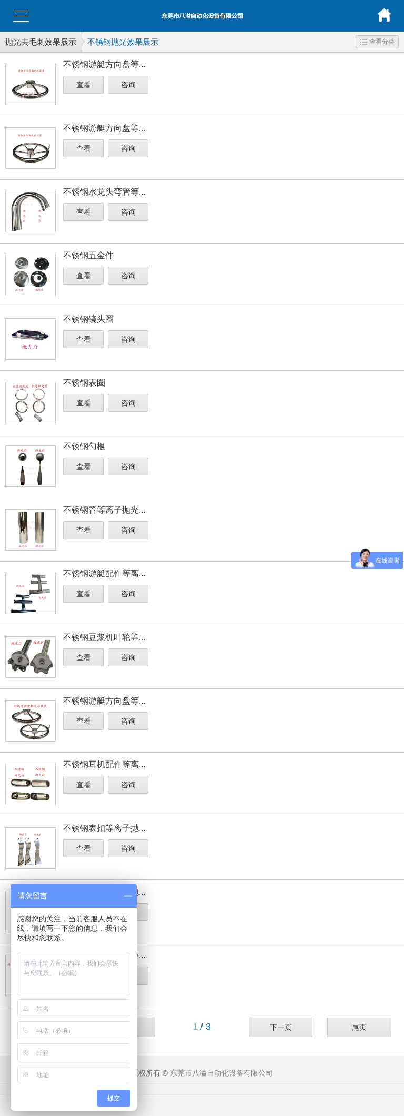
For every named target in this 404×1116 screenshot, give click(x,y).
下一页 (281, 1027)
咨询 (128, 84)
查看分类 (382, 41)
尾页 (359, 1027)
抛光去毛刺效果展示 (40, 41)
